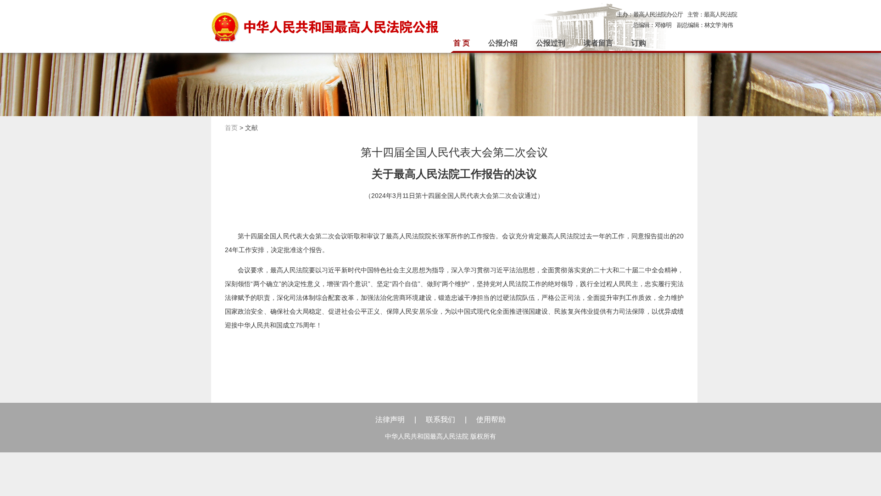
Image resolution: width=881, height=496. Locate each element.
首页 (231, 127)
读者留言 (598, 43)
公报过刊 (550, 43)
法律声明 (390, 419)
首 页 (461, 43)
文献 (251, 127)
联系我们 (440, 419)
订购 (638, 43)
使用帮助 (491, 419)
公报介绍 (503, 43)
